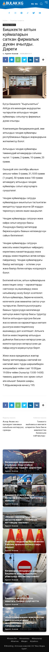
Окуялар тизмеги (17, 20)
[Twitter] (33, 13)
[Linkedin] (30, 59)
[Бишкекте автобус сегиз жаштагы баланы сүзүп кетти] (24, 595)
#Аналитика (24, 638)
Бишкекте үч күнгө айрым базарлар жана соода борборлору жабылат (24, 498)
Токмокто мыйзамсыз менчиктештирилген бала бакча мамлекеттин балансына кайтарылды (35, 428)
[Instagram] (15, 13)
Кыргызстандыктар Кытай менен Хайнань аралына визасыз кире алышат (24, 544)
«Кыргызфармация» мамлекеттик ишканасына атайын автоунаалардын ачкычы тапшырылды (24, 621)
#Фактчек (15, 641)
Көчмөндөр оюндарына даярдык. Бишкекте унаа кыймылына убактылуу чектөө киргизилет (24, 573)
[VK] (36, 59)
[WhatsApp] (18, 59)
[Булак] (13, 3)
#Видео (24, 641)
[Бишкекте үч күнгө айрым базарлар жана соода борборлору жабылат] (24, 490)
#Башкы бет (12, 638)
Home (5, 20)
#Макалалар (37, 638)
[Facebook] (9, 13)
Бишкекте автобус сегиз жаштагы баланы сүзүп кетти (22, 599)
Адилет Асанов (11, 54)
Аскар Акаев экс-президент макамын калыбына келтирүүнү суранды (13, 425)
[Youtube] (39, 13)
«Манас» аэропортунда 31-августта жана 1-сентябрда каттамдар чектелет (21, 520)
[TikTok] (27, 13)
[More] (43, 59)
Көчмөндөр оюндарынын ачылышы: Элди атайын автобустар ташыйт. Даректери (23, 465)
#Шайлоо (34, 641)
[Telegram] (21, 13)
